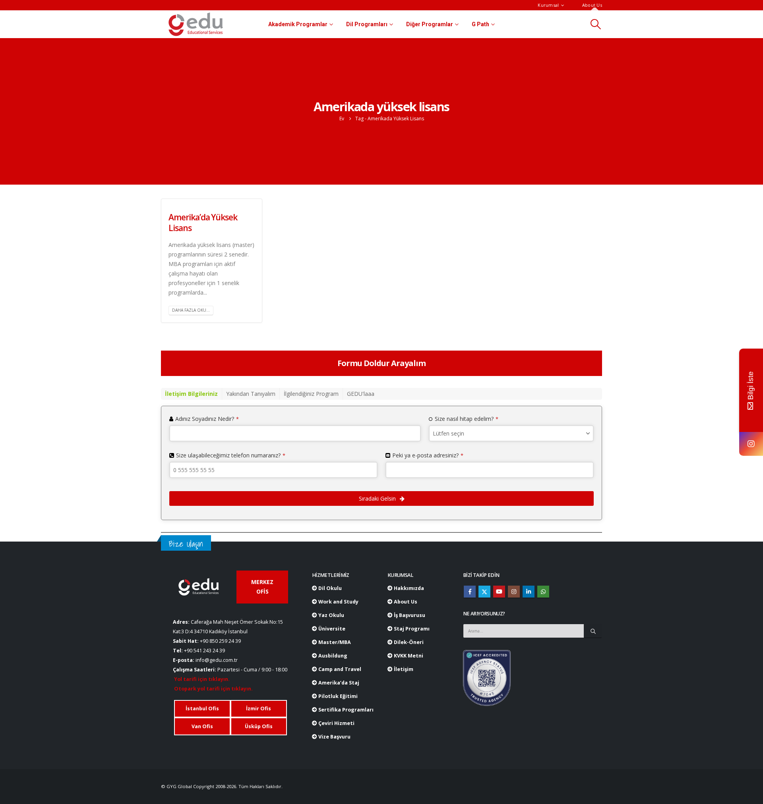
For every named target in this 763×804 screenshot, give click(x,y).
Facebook (470, 592)
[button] (596, 24)
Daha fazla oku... (191, 310)
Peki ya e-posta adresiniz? (427, 455)
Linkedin (528, 592)
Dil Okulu (329, 588)
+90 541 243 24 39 (204, 650)
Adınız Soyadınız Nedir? (207, 418)
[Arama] (593, 631)
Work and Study (337, 601)
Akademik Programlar (297, 24)
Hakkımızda (408, 588)
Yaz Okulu (330, 615)
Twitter (484, 592)
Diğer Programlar (429, 24)
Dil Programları (366, 24)
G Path (480, 24)
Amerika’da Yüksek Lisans (202, 222)
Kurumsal (548, 5)
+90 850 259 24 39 (220, 641)
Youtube (499, 592)
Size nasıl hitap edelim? (466, 418)
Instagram (514, 592)
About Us (592, 5)
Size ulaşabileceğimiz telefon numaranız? (230, 455)
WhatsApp (543, 592)
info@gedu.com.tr (217, 660)
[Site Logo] (195, 24)
